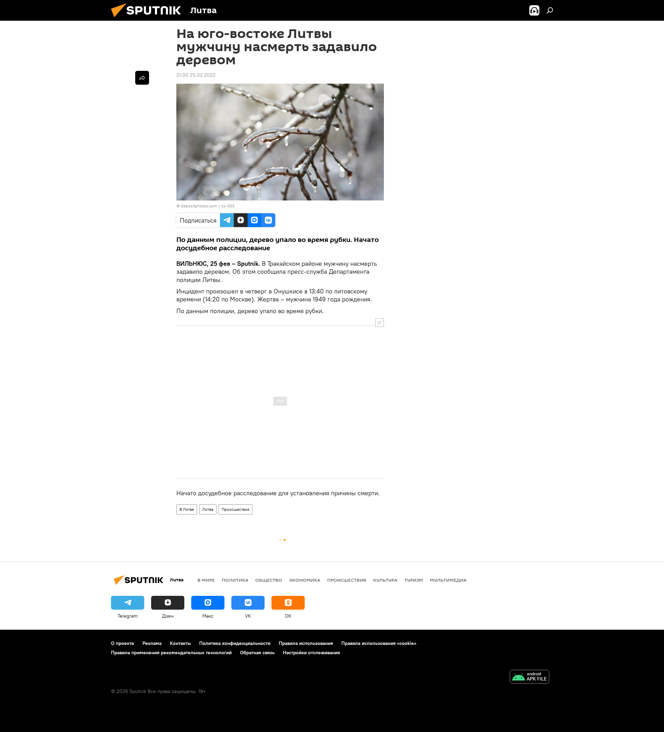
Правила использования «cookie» (378, 643)
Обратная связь (257, 652)
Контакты (180, 643)
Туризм (413, 580)
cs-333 (227, 205)
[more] (142, 78)
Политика (235, 580)
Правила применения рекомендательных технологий (171, 652)
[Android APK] (529, 677)
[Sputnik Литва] (148, 19)
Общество (268, 580)
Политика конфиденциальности (234, 643)
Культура (385, 580)
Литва (207, 509)
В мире (206, 580)
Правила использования (306, 643)
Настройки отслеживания (311, 652)
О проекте (122, 643)
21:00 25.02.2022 (195, 75)
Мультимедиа (448, 580)
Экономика (304, 580)
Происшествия (235, 509)
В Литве (186, 509)
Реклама (152, 643)
